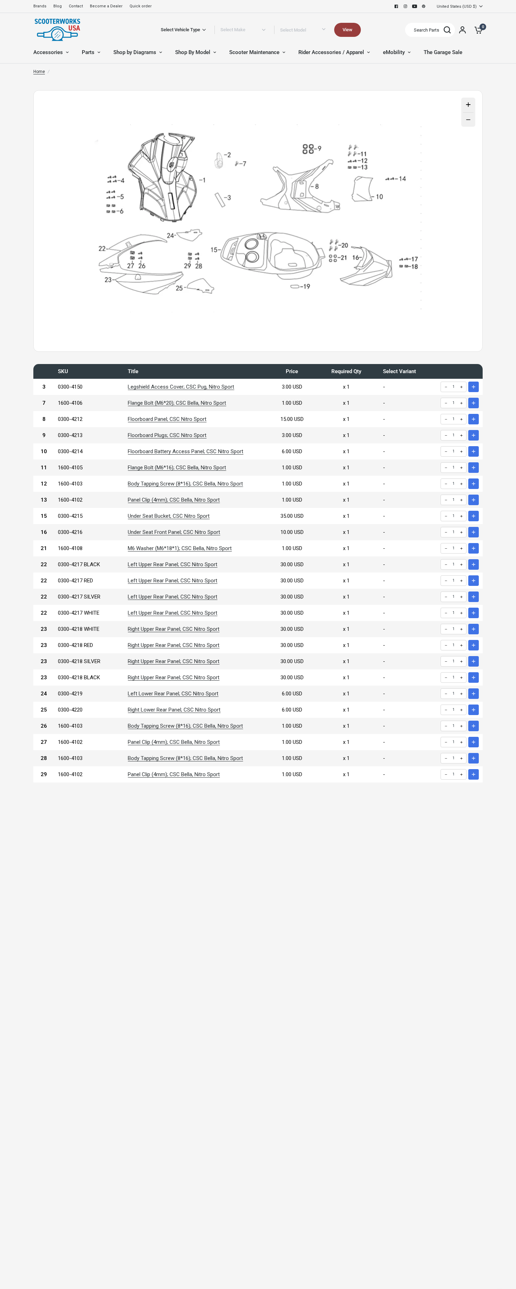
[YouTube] (414, 6)
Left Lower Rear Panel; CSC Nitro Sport (173, 693)
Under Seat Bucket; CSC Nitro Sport (169, 516)
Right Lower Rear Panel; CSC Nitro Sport (174, 710)
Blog (57, 6)
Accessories (48, 52)
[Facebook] (396, 6)
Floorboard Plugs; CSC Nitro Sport (167, 435)
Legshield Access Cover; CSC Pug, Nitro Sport (181, 387)
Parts (88, 52)
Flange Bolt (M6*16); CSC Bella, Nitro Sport (177, 467)
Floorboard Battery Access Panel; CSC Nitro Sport (185, 451)
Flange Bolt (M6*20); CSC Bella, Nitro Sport (177, 403)
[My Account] (462, 30)
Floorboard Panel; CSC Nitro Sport (167, 419)
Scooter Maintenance (254, 52)
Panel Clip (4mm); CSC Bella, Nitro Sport (174, 500)
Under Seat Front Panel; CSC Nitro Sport (174, 532)
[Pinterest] (423, 6)
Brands (39, 6)
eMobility (394, 52)
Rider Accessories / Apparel (331, 52)
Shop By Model (192, 52)
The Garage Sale (443, 52)
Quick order (141, 6)
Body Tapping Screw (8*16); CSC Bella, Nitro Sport (185, 484)
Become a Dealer (106, 6)
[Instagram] (405, 6)
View (347, 29)
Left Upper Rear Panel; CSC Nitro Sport (172, 564)
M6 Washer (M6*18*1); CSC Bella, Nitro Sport (180, 548)
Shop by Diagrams (134, 52)
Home (39, 71)
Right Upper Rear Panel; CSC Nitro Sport (173, 629)
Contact (76, 6)
